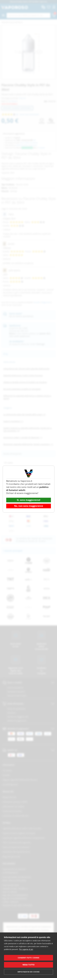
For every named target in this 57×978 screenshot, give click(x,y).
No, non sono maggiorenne (28, 505)
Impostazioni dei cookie (28, 972)
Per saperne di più (26, 949)
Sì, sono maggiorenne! (28, 499)
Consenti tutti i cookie (28, 958)
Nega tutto (29, 965)
